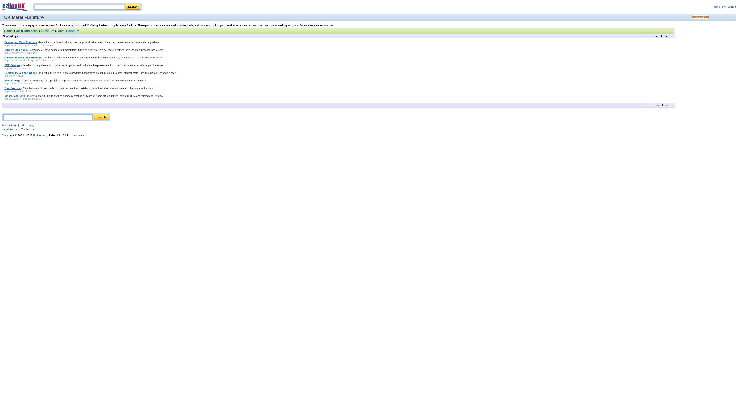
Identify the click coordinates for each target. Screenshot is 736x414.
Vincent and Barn (14, 95)
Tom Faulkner (12, 88)
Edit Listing (27, 125)
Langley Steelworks (16, 49)
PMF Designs (12, 65)
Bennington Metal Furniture (20, 42)
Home (716, 6)
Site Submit (729, 6)
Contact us (27, 129)
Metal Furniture (68, 31)
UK (18, 31)
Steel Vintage (12, 80)
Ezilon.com (40, 135)
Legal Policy (9, 129)
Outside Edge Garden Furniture (23, 57)
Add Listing (9, 125)
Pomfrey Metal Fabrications (20, 72)
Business (31, 31)
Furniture (47, 31)
